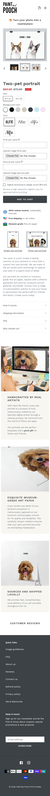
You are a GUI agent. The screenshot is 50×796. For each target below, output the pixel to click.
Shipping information (13, 313)
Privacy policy (13, 694)
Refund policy (13, 686)
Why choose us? (11, 328)
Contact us (12, 679)
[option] (14, 67)
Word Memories (14, 701)
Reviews (10, 671)
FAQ (5, 321)
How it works (10, 305)
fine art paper (23, 224)
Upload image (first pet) (14, 151)
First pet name (18, 139)
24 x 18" (19, 99)
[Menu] (45, 8)
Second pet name (19, 162)
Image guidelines (15, 649)
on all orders (22, 218)
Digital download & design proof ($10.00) (27, 185)
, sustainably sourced (25, 211)
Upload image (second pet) (16, 173)
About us (10, 664)
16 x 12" (8, 99)
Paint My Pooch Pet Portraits (28, 787)
